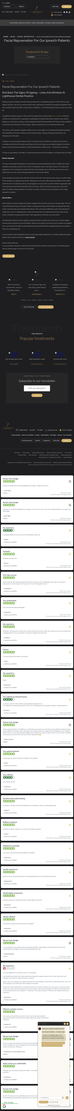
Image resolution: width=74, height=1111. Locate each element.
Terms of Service (65, 464)
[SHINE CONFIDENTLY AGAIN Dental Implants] (14, 354)
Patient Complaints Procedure (54, 452)
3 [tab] (34, 300)
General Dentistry (14, 22)
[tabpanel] (14, 292)
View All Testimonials (28, 307)
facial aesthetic (57, 116)
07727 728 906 (58, 15)
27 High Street (8, 12)
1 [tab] (23, 300)
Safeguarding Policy (66, 455)
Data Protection (33, 455)
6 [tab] (50, 300)
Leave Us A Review (46, 307)
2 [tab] (28, 300)
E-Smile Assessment (27, 440)
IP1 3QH (23, 12)
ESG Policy (17, 452)
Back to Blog (8, 256)
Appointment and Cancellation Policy (49, 455)
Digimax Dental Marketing (65, 462)
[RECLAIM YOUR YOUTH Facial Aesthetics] (37, 354)
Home (5, 37)
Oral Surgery (48, 22)
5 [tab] (45, 300)
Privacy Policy (26, 452)
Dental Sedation (40, 22)
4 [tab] (39, 300)
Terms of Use (68, 452)
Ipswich (17, 12)
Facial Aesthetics (60, 22)
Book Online (55, 6)
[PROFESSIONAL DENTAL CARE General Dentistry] (60, 354)
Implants (54, 22)
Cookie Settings (67, 457)
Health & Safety (22, 455)
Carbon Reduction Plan (38, 452)
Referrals (21, 6)
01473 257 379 (58, 12)
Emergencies (46, 440)
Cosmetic (33, 22)
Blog (13, 37)
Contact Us (66, 6)
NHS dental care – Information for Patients (50, 457)
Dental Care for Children (25, 22)
